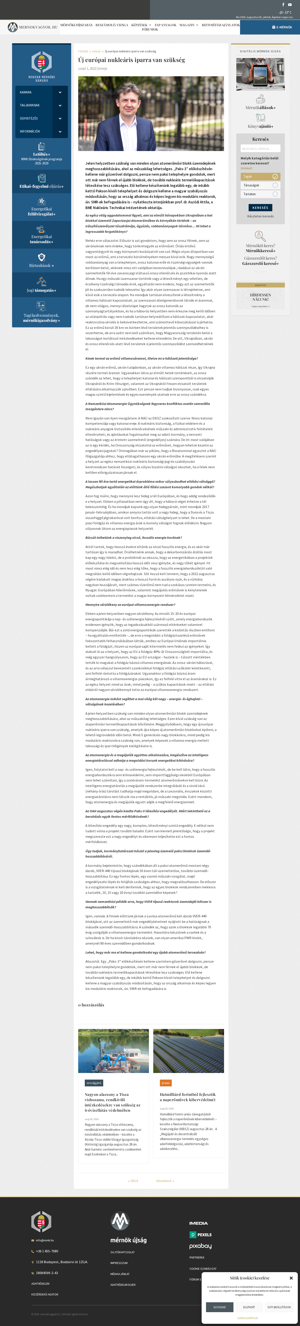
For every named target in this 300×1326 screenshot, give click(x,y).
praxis (166, 1083)
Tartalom (250, 194)
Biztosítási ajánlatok (221, 25)
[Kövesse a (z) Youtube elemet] (289, 4)
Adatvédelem (40, 1284)
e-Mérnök (284, 27)
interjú (102, 68)
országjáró (94, 1083)
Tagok (248, 176)
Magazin (186, 25)
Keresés (260, 208)
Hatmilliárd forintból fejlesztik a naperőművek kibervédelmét (188, 1097)
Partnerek (197, 1257)
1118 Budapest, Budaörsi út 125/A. (62, 1262)
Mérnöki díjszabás (76, 25)
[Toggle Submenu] (60, 92)
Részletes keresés (260, 216)
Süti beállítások (279, 1307)
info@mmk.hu (45, 1240)
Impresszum (119, 1263)
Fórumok (150, 29)
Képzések (139, 25)
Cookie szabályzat (247, 1317)
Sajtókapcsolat (122, 1252)
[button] (291, 1278)
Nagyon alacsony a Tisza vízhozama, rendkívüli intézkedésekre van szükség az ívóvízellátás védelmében (113, 1102)
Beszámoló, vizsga (112, 25)
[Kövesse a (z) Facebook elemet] (283, 4)
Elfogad (220, 1307)
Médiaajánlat (120, 1274)
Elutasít (249, 1307)
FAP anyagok (165, 25)
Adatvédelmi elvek (123, 1285)
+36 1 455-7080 (47, 1251)
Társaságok (251, 185)
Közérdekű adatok (44, 1294)
